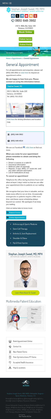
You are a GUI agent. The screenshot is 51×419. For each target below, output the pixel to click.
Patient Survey (25, 39)
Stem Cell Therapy (20, 229)
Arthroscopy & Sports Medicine (25, 224)
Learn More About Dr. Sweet (25, 292)
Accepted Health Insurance (23, 362)
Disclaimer (14, 399)
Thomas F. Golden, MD (17, 410)
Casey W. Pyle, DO (32, 410)
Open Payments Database (27, 401)
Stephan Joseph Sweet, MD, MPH (25, 254)
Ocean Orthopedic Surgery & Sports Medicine (21, 405)
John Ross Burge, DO (21, 407)
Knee (33, 322)
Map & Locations (19, 367)
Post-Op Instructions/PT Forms (24, 357)
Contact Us (17, 346)
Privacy (21, 399)
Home (8, 58)
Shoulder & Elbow (20, 238)
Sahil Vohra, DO (35, 412)
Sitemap (28, 399)
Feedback (35, 399)
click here (24, 73)
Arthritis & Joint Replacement (24, 233)
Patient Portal (25, 44)
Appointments (17, 58)
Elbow (33, 313)
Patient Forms (14, 213)
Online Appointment (17, 218)
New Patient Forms (20, 352)
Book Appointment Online (22, 341)
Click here (11, 119)
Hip (32, 317)
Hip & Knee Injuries (20, 243)
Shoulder (34, 309)
